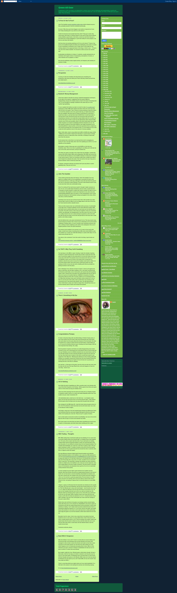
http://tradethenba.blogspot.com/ (69, 568)
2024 (104, 57)
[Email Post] (80, 66)
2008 (104, 89)
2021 (104, 63)
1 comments (76, 244)
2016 (104, 73)
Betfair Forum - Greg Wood (108, 269)
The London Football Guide (112, 228)
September (107, 97)
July (106, 101)
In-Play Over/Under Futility (108, 282)
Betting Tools (108, 178)
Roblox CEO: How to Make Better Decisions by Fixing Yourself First (111, 249)
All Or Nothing (63, 381)
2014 (104, 77)
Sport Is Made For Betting (111, 158)
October (107, 95)
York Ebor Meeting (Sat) (111, 189)
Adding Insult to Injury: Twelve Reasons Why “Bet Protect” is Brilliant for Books (112, 173)
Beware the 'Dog (106, 295)
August (106, 99)
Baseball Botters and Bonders (109, 266)
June (106, 103)
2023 (104, 59)
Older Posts (95, 576)
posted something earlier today (75, 24)
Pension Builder (109, 254)
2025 (104, 55)
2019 (104, 67)
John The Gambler (64, 174)
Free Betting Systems (107, 272)
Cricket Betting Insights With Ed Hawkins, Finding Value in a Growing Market (112, 153)
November (107, 93)
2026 (104, 53)
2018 (104, 69)
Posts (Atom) (65, 579)
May (106, 105)
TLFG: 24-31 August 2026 (111, 229)
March (106, 131)
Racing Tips (108, 215)
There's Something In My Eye (67, 295)
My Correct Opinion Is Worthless (109, 285)
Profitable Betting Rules (111, 179)
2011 (104, 83)
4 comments (76, 427)
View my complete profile (109, 354)
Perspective (62, 73)
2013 (104, 79)
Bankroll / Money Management (68, 94)
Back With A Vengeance (65, 536)
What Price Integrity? (107, 289)
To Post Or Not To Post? (66, 20)
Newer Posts (59, 576)
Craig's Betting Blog (110, 193)
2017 (104, 71)
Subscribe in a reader (107, 363)
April (106, 129)
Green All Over (66, 7)
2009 (104, 87)
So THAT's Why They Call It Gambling (70, 249)
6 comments (76, 288)
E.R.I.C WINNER (109, 209)
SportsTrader (108, 138)
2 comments (76, 66)
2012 (104, 81)
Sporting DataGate (106, 292)
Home (77, 576)
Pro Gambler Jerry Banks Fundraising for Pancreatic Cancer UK (111, 196)
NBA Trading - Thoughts (66, 434)
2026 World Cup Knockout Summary (110, 275)
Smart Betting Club (109, 150)
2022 (104, 61)
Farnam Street (108, 246)
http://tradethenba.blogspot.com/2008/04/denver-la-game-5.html (78, 456)
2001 (104, 133)
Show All (119, 223)
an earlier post (90, 107)
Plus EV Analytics (109, 170)
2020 (104, 65)
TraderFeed (108, 233)
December (107, 91)
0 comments (76, 86)
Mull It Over (108, 187)
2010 (104, 85)
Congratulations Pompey (66, 334)
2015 (104, 75)
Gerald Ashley (108, 240)
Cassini (114, 302)
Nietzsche (104, 279)
